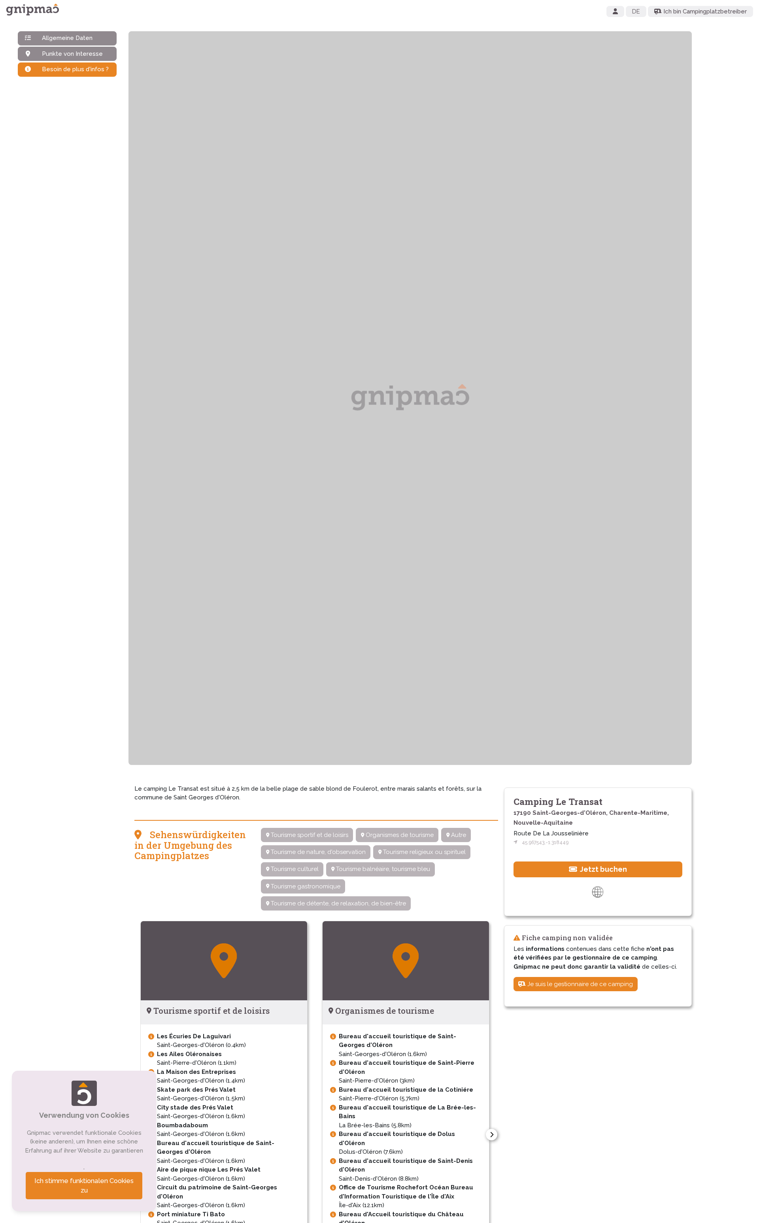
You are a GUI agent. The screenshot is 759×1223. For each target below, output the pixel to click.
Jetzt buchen (602, 869)
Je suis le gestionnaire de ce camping (579, 984)
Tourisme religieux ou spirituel (423, 852)
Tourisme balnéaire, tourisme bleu (382, 869)
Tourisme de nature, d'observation (317, 852)
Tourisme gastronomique (304, 886)
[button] (491, 1134)
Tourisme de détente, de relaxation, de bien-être (337, 903)
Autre (457, 835)
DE (636, 11)
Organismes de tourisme (399, 835)
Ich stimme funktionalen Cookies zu (84, 1186)
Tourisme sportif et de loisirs (308, 835)
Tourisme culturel (294, 869)
